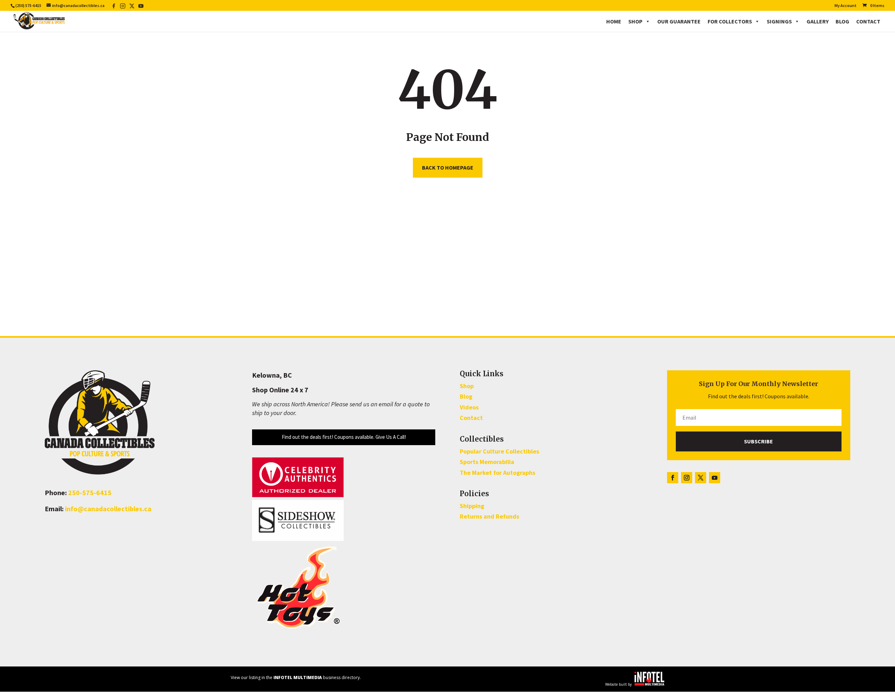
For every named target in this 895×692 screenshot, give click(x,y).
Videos (469, 407)
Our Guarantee (679, 21)
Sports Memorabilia (487, 462)
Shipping (472, 506)
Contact (868, 21)
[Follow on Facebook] (672, 477)
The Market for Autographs (497, 473)
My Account (846, 5)
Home (613, 21)
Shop (635, 21)
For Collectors (730, 21)
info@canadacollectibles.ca (108, 508)
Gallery (818, 21)
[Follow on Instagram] (686, 477)
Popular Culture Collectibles (499, 451)
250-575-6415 (90, 492)
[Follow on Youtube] (714, 477)
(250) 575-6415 (28, 5)
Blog (842, 21)
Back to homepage (447, 167)
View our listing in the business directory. (296, 677)
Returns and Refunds (489, 516)
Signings (779, 21)
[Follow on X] (700, 477)
